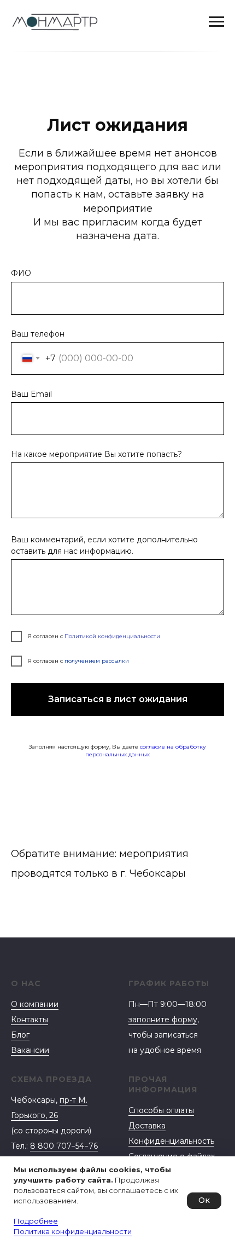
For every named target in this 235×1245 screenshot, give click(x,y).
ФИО (21, 273)
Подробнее (36, 1221)
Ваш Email (31, 394)
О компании (34, 1004)
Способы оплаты (161, 1110)
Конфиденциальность (171, 1141)
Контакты (29, 1019)
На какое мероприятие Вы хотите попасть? (96, 454)
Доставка (147, 1126)
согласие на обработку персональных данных (145, 750)
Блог (20, 1035)
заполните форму (162, 1019)
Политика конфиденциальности (73, 1231)
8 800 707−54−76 (64, 1146)
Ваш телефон (37, 334)
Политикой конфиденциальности (112, 636)
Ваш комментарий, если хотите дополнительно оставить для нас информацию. (104, 545)
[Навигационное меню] (216, 21)
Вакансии (30, 1050)
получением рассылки (96, 660)
